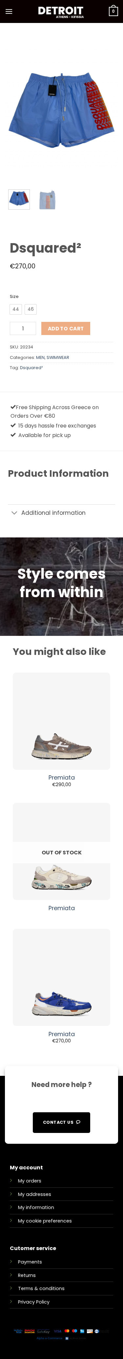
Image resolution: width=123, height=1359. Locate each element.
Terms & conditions (41, 1288)
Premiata (62, 777)
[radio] (16, 309)
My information (36, 1207)
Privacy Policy (34, 1302)
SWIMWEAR (58, 357)
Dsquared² (31, 367)
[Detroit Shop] (61, 11)
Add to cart (66, 328)
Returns (27, 1275)
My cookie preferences (45, 1221)
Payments (30, 1262)
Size (14, 296)
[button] (9, 11)
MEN (40, 357)
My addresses (34, 1194)
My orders (29, 1181)
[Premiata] (61, 721)
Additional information (53, 513)
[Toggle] (14, 514)
